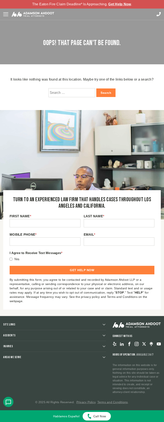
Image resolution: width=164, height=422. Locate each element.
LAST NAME (94, 216)
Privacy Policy (86, 402)
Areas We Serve (12, 357)
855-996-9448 (159, 14)
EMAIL (89, 234)
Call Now (99, 416)
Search (106, 92)
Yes (17, 259)
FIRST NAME (20, 216)
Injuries (8, 346)
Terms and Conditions (112, 402)
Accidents (9, 335)
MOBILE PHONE (23, 234)
